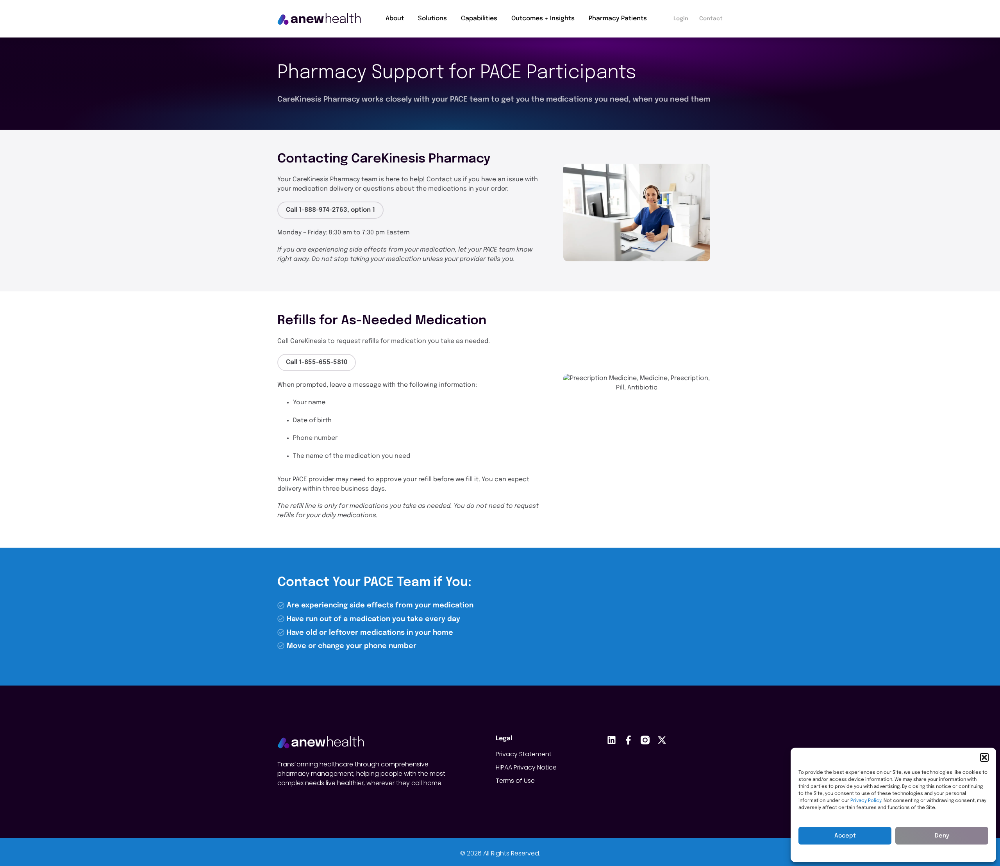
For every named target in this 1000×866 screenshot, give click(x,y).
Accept (845, 836)
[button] (984, 757)
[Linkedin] (611, 740)
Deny (942, 836)
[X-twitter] (661, 740)
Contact (711, 18)
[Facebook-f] (628, 740)
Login (680, 18)
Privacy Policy (865, 800)
